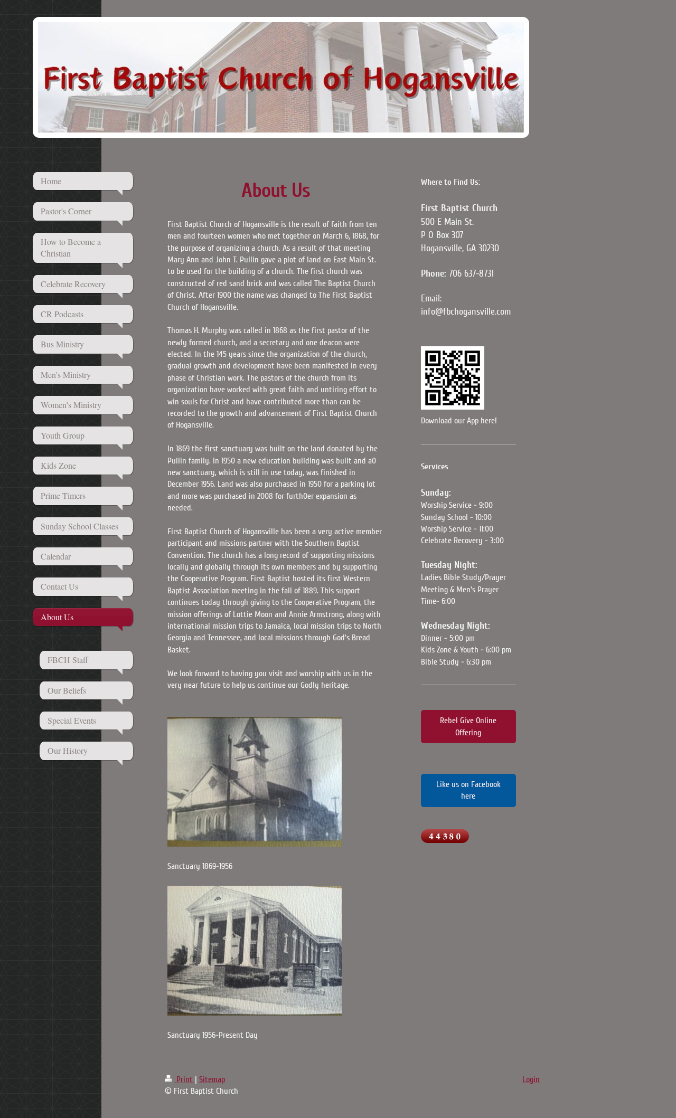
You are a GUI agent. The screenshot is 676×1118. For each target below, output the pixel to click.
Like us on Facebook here (468, 790)
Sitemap (212, 1079)
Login (531, 1079)
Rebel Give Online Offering (468, 726)
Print (184, 1079)
